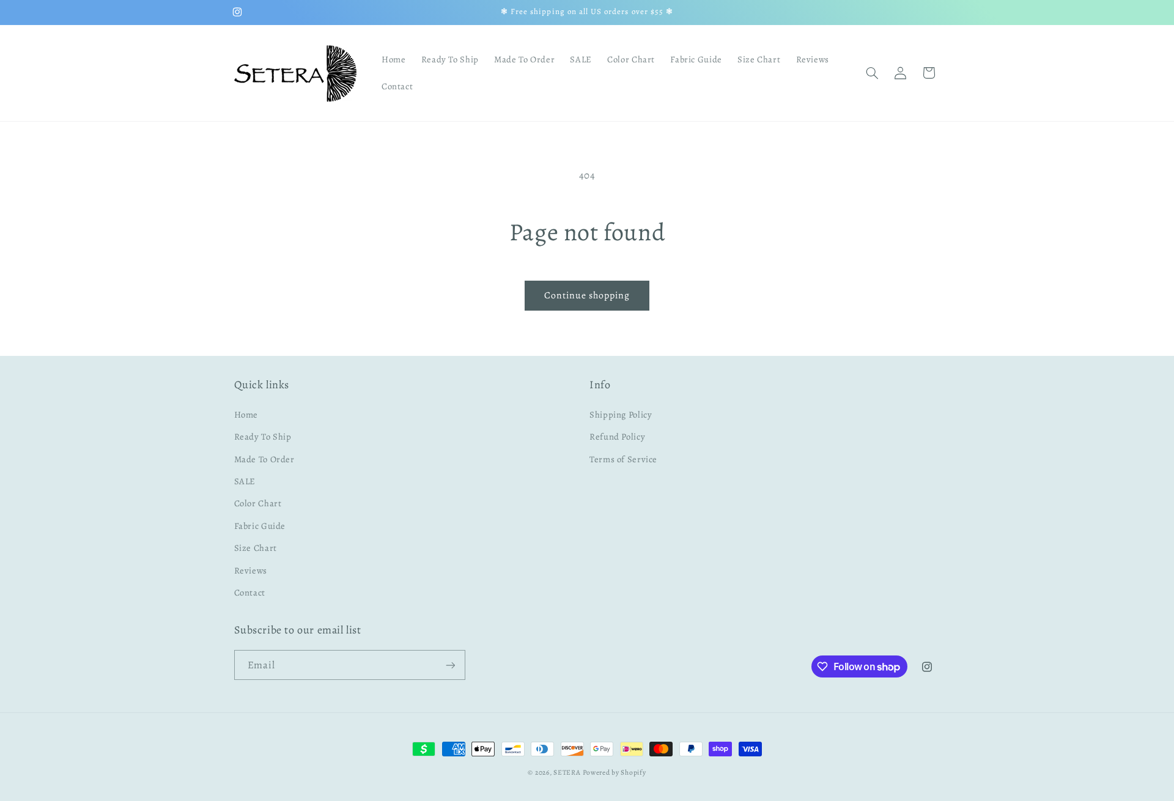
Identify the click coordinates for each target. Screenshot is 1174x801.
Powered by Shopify (614, 772)
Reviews (250, 570)
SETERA (566, 772)
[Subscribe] (450, 665)
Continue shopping (587, 295)
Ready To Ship (263, 436)
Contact (249, 592)
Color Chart (258, 503)
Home (246, 414)
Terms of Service (623, 458)
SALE (245, 480)
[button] (872, 73)
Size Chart (255, 547)
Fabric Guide (260, 525)
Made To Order (264, 458)
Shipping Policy (620, 414)
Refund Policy (617, 436)
